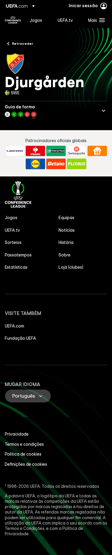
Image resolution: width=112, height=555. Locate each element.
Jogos (11, 217)
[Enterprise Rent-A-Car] (56, 151)
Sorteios (13, 242)
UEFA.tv (12, 230)
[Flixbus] (76, 164)
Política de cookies (23, 454)
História (66, 242)
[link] (36, 20)
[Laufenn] (14, 151)
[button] (95, 20)
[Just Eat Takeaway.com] (97, 151)
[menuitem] (38, 20)
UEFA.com (14, 326)
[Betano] (56, 164)
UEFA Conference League (13, 20)
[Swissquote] (76, 151)
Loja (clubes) (71, 267)
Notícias (67, 230)
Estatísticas (16, 267)
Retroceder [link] (22, 43)
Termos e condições (24, 444)
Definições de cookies (26, 464)
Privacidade (17, 434)
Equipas (66, 217)
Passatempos (18, 255)
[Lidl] (35, 164)
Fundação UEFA (20, 338)
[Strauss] (35, 151)
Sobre (64, 255)
